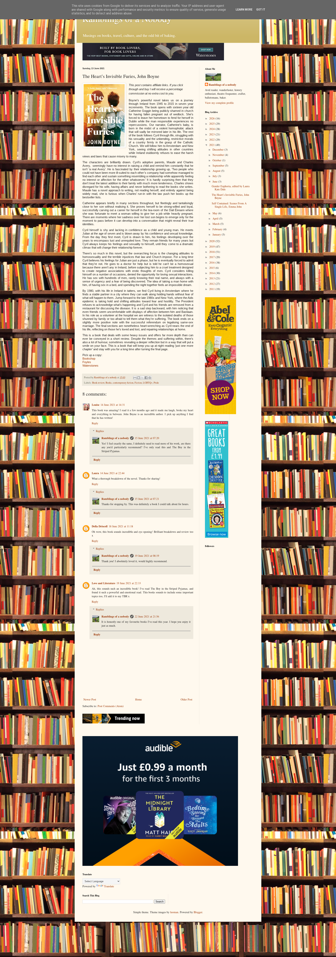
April (216, 218)
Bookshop (88, 358)
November (219, 155)
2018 (212, 252)
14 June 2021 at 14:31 (113, 405)
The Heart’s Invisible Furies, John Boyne (230, 196)
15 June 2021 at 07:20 (147, 438)
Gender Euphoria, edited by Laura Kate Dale (230, 187)
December (218, 149)
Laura (95, 473)
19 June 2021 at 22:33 (128, 583)
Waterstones (90, 365)
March (216, 224)
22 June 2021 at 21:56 (147, 616)
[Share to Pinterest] (150, 378)
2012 (212, 284)
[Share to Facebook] (146, 378)
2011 (212, 289)
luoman (174, 912)
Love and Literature (103, 583)
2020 (212, 241)
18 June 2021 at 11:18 (121, 526)
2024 (212, 129)
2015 (212, 268)
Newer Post (89, 699)
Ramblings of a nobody (115, 438)
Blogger (198, 912)
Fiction (138, 382)
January (217, 234)
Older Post (186, 699)
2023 (212, 134)
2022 (212, 139)
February (218, 229)
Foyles (86, 362)
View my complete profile (219, 103)
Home (138, 699)
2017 (212, 257)
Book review (98, 382)
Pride (156, 382)
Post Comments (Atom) (111, 706)
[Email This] (135, 378)
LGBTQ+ (147, 382)
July (215, 176)
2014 (212, 273)
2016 (212, 262)
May (215, 213)
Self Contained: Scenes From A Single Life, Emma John (229, 204)
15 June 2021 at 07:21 (147, 499)
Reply (95, 423)
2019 (212, 246)
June (215, 181)
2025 (212, 123)
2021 (212, 145)
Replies (100, 431)
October (217, 160)
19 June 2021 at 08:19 (147, 555)
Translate (109, 886)
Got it (260, 9)
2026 (212, 118)
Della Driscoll (100, 526)
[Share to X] (142, 378)
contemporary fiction (123, 382)
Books (109, 382)
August (217, 171)
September (219, 165)
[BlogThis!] (139, 378)
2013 (212, 278)
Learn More (244, 9)
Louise (95, 405)
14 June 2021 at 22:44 (112, 473)
